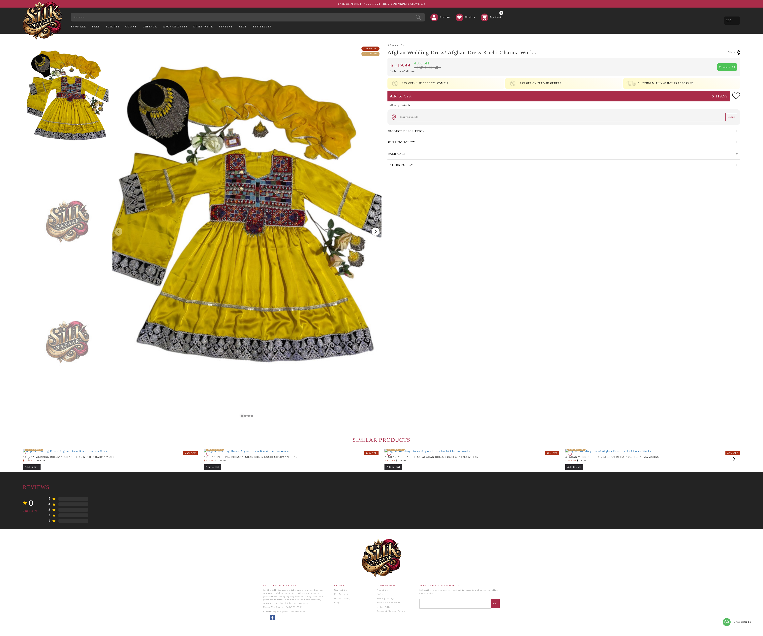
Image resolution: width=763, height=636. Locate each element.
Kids (243, 26)
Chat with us (742, 621)
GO (495, 603)
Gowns (131, 26)
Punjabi (112, 26)
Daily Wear (203, 26)
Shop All (78, 26)
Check (731, 117)
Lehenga (150, 26)
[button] (242, 416)
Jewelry (226, 26)
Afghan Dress (175, 26)
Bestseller (262, 26)
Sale (96, 26)
